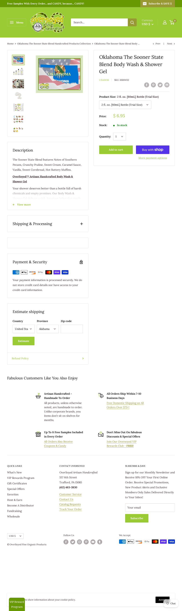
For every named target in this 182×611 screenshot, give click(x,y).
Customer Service (70, 494)
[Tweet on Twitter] (160, 84)
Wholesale (13, 516)
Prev (158, 43)
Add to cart (116, 149)
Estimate (23, 341)
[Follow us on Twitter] (72, 541)
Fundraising (14, 511)
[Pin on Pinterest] (153, 84)
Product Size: (129, 96)
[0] (172, 22)
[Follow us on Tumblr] (99, 541)
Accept (162, 599)
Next (169, 43)
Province (42, 321)
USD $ (12, 535)
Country (18, 321)
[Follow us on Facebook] (65, 541)
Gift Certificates (17, 483)
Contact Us (66, 499)
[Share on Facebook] (146, 84)
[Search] (132, 22)
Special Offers (16, 489)
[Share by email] (166, 84)
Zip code (66, 321)
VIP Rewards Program (20, 478)
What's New (14, 472)
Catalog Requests (70, 504)
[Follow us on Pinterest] (86, 541)
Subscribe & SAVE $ (160, 3)
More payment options (152, 157)
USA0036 (104, 80)
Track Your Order (70, 509)
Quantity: (105, 136)
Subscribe (136, 518)
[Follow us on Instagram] (79, 541)
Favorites (12, 494)
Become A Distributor (20, 505)
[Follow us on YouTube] (92, 541)
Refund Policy (20, 358)
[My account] (165, 22)
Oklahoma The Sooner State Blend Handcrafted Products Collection (54, 43)
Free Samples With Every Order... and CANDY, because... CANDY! (45, 3)
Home (10, 43)
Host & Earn (14, 500)
